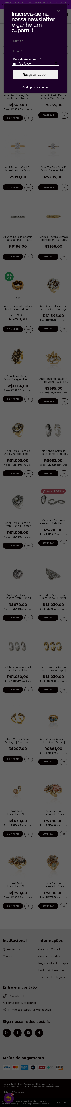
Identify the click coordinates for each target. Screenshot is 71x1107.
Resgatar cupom (35, 74)
